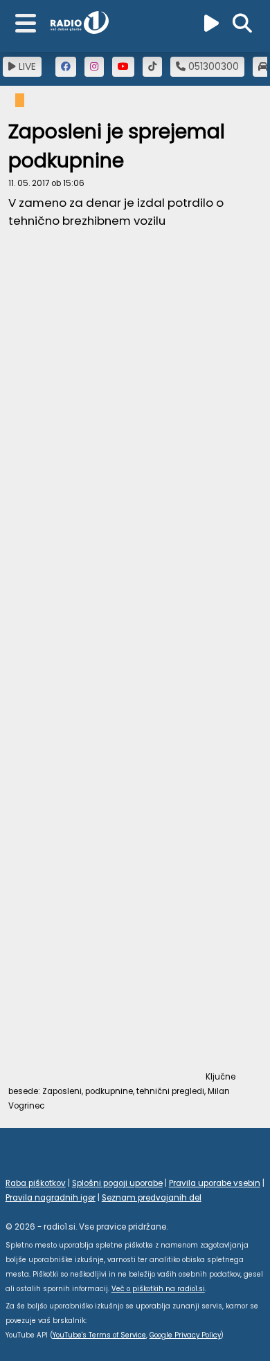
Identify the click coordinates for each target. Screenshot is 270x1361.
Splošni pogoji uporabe (117, 1183)
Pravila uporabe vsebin (214, 1183)
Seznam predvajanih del (151, 1197)
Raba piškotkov (36, 1183)
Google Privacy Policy (185, 1335)
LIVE (26, 66)
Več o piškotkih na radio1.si (158, 1288)
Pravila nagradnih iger (51, 1197)
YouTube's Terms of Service (99, 1335)
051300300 (212, 66)
